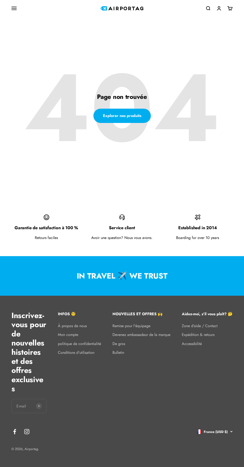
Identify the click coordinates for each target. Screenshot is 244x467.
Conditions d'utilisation (76, 352)
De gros (118, 343)
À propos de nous (72, 326)
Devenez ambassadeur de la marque (141, 334)
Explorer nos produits (122, 115)
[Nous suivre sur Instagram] (27, 431)
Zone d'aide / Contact (200, 326)
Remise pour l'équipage (131, 326)
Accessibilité (192, 343)
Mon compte (68, 334)
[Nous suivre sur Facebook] (14, 431)
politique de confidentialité (79, 343)
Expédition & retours (198, 334)
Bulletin (118, 352)
